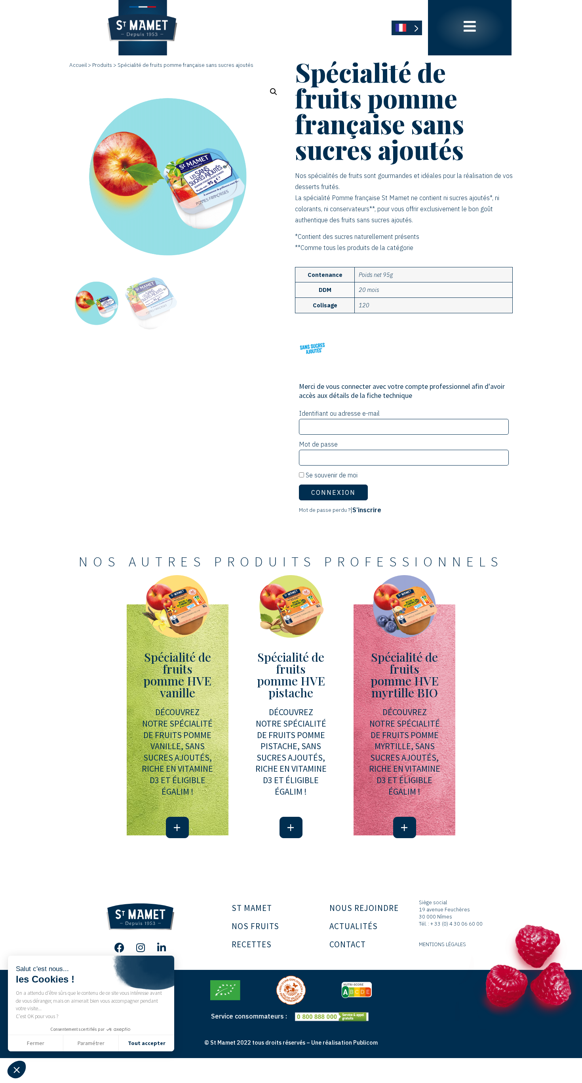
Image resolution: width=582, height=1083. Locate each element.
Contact (347, 944)
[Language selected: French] (407, 28)
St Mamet (252, 908)
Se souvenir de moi (331, 475)
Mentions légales (442, 944)
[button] (16, 1069)
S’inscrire (366, 510)
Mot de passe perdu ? (324, 509)
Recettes (252, 944)
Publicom (365, 1042)
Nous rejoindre (364, 908)
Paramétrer (91, 1043)
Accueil (78, 64)
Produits (102, 64)
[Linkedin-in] (161, 948)
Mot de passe (318, 444)
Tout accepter (146, 1043)
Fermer (35, 1043)
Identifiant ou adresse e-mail (339, 413)
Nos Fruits (255, 926)
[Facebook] (119, 948)
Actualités (353, 926)
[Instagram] (140, 948)
